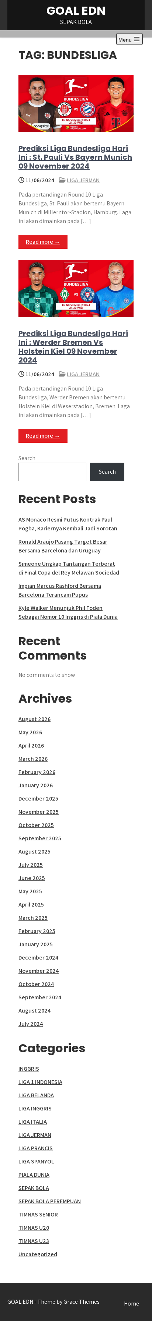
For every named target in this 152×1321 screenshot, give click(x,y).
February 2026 (36, 772)
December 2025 (38, 798)
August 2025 (34, 851)
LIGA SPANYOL (36, 1161)
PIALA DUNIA (33, 1175)
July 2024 (30, 1024)
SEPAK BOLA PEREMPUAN (49, 1201)
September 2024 (39, 997)
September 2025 (39, 838)
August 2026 (34, 719)
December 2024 (38, 957)
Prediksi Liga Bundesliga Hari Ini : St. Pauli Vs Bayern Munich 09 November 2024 (75, 157)
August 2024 (34, 1010)
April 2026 (31, 745)
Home (131, 1303)
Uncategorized (37, 1254)
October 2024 (36, 984)
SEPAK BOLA (33, 1188)
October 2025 (36, 825)
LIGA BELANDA (36, 1095)
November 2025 (38, 812)
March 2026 (33, 759)
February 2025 (36, 931)
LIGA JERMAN (83, 180)
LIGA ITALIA (32, 1122)
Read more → (43, 242)
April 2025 (31, 904)
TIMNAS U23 (33, 1241)
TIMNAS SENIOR (38, 1214)
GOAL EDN (76, 10)
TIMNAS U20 (33, 1228)
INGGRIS (28, 1069)
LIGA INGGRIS (35, 1108)
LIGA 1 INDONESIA (40, 1082)
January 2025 (35, 944)
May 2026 (30, 732)
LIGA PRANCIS (35, 1148)
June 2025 (31, 878)
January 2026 (35, 785)
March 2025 (33, 918)
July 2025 (30, 865)
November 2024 (38, 971)
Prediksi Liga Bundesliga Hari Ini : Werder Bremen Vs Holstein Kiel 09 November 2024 (73, 346)
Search (26, 458)
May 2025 (30, 891)
